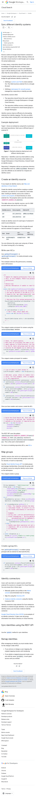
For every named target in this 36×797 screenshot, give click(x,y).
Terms (3, 789)
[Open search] (27, 2)
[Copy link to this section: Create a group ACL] (19, 546)
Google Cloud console (7, 738)
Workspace (20, 2)
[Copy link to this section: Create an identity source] (27, 180)
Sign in (32, 2)
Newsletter (4, 751)
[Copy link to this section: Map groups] (14, 452)
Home (2, 13)
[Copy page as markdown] (9, 27)
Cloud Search (6, 7)
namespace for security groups (20, 89)
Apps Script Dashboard (7, 735)
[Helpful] (12, 17)
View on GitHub (27, 268)
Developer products (6, 716)
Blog (2, 748)
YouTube (3, 756)
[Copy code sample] (33, 272)
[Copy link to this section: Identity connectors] (22, 579)
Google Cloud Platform (7, 776)
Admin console (5, 732)
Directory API (20, 596)
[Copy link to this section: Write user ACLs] (16, 250)
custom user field (16, 82)
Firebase (3, 773)
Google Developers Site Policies (13, 681)
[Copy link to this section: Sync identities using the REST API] (3, 628)
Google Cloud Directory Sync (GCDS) (12, 614)
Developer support (6, 722)
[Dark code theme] (30, 272)
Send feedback (8, 20)
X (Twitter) (4, 754)
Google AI (4, 779)
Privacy (9, 789)
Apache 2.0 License (22, 679)
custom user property (8, 196)
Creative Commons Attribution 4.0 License (16, 678)
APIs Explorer (5, 740)
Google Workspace (12, 13)
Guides (29, 13)
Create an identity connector (13, 599)
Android (3, 767)
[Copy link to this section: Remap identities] (19, 639)
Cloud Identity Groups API (14, 464)
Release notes (5, 719)
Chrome (3, 770)
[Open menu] (3, 2)
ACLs (30, 445)
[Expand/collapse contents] (11, 32)
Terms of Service (6, 725)
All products (4, 781)
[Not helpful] (14, 17)
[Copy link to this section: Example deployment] (20, 122)
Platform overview (6, 713)
